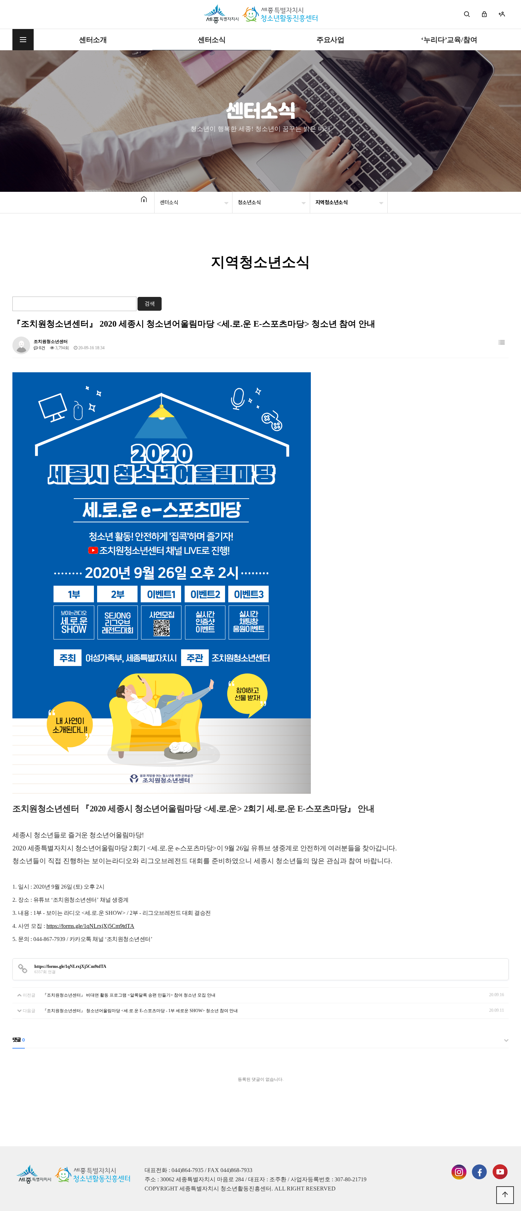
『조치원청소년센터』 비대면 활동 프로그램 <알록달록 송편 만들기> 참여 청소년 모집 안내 (129, 995)
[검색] (467, 14)
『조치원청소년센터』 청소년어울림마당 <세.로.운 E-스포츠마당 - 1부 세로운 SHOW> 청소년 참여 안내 (140, 1010)
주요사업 (330, 40)
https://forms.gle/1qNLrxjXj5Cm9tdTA (90, 926)
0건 (41, 347)
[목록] (501, 343)
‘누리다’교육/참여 (449, 40)
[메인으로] (260, 14)
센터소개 (93, 40)
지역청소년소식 (331, 202)
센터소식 (212, 40)
